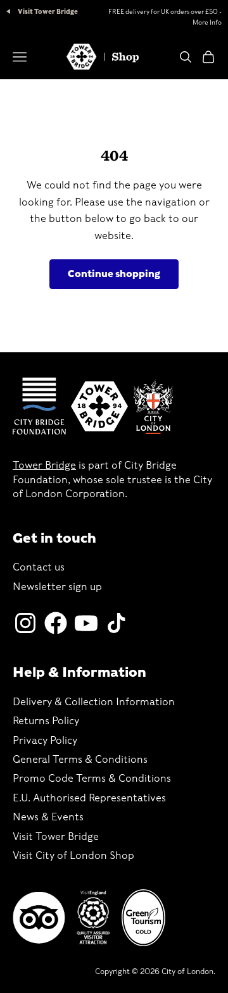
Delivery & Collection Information (94, 702)
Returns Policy (46, 721)
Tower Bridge (44, 465)
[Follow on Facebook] (55, 623)
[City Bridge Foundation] (39, 406)
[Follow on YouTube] (86, 623)
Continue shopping (114, 274)
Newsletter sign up (57, 587)
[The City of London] (153, 406)
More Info (207, 22)
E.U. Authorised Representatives (89, 798)
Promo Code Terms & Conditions (92, 778)
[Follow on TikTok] (116, 623)
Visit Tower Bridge (47, 11)
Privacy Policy (45, 740)
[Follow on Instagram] (25, 623)
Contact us (39, 567)
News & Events (48, 817)
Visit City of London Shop (73, 855)
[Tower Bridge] (99, 406)
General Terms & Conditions (80, 759)
